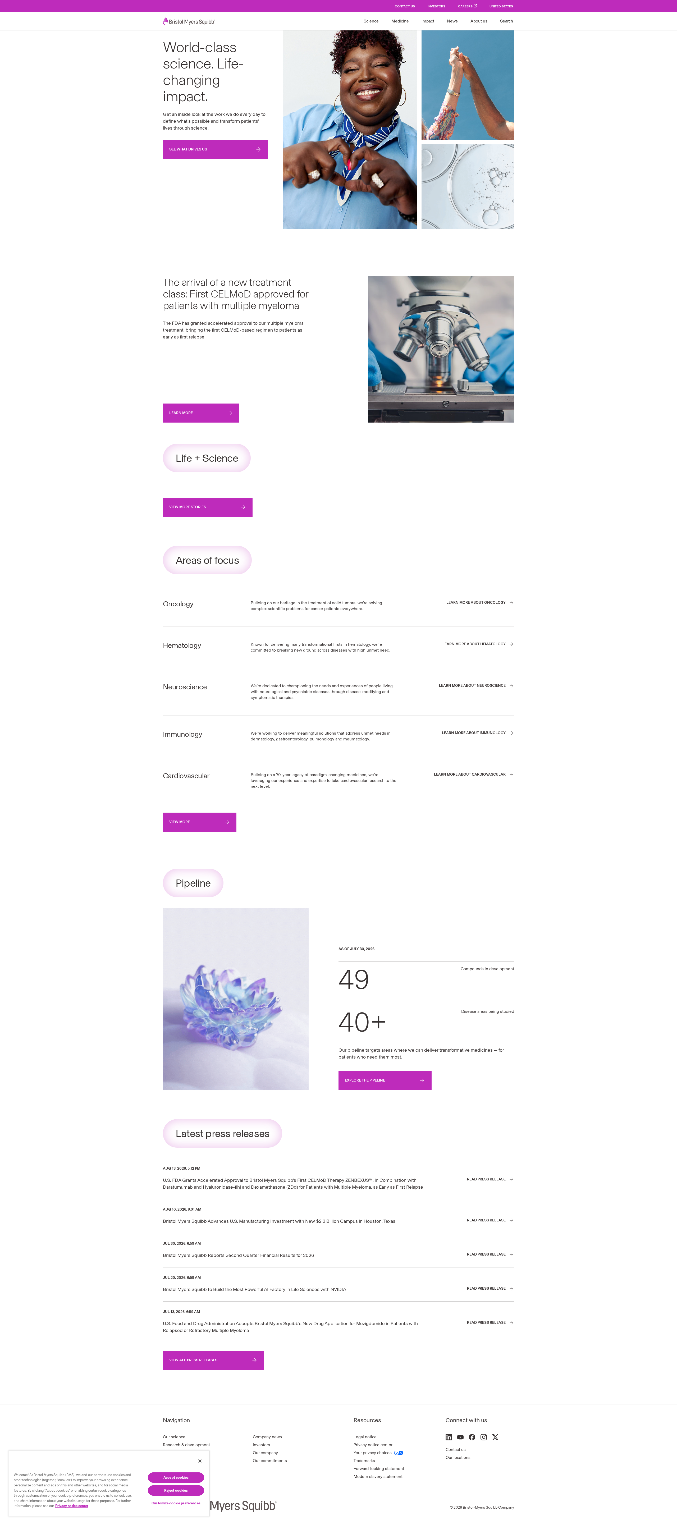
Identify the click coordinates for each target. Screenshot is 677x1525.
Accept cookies (176, 1478)
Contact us (456, 1449)
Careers (465, 6)
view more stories (187, 507)
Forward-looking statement (379, 1468)
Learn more (181, 413)
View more (179, 822)
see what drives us (188, 149)
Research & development (186, 1444)
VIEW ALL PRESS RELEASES (193, 1360)
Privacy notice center (373, 1444)
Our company (265, 1452)
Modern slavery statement (378, 1476)
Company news (267, 1436)
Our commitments (270, 1460)
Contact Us (405, 6)
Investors (436, 6)
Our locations (458, 1457)
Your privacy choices (373, 1452)
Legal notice (365, 1436)
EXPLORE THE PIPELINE (365, 1080)
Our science (174, 1436)
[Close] (200, 1461)
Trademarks (364, 1460)
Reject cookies (176, 1490)
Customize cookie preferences (176, 1503)
